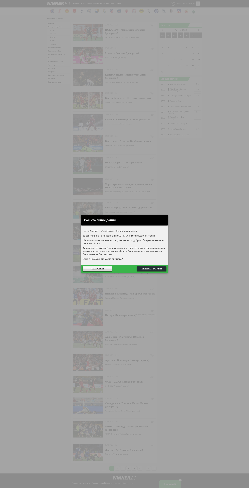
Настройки (97, 269)
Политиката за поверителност (144, 251)
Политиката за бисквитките (97, 254)
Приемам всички (152, 269)
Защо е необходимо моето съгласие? (103, 259)
